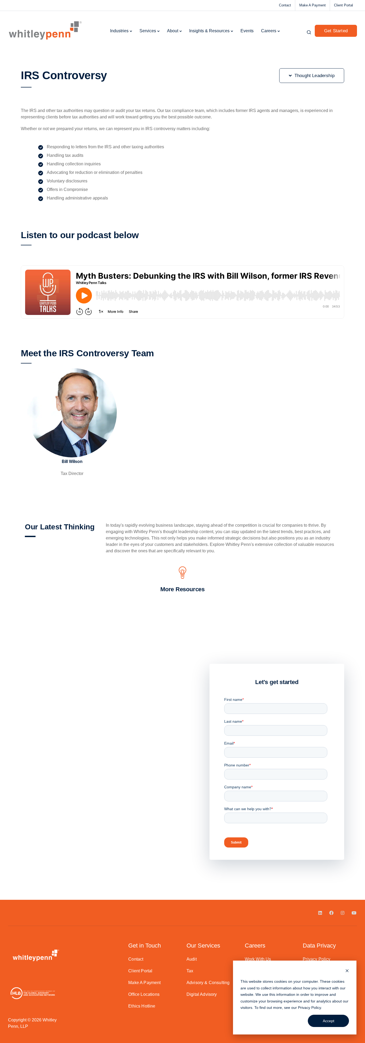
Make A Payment (312, 5)
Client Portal (343, 5)
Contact (285, 5)
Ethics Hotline (141, 1006)
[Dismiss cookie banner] (347, 971)
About (172, 31)
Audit (192, 959)
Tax (190, 971)
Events (247, 31)
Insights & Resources (209, 31)
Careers (268, 31)
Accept (328, 1021)
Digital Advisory (202, 994)
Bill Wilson (72, 461)
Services (147, 31)
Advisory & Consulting (208, 982)
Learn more (72, 443)
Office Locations (144, 994)
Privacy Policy (309, 1007)
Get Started (336, 30)
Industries (119, 31)
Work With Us (258, 959)
